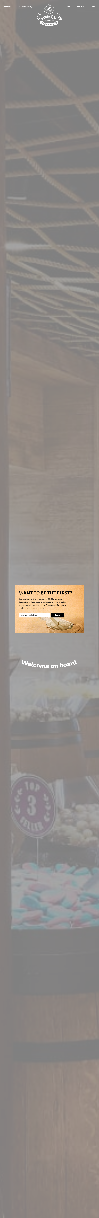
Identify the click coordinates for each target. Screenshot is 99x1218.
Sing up (57, 615)
